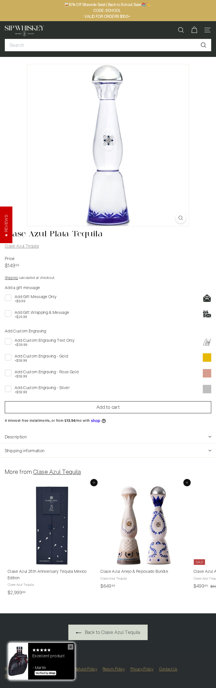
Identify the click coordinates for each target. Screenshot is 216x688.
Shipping (11, 277)
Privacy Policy (142, 668)
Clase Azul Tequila (22, 246)
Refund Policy (86, 668)
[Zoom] (181, 218)
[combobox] (108, 45)
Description (16, 437)
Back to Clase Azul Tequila (112, 632)
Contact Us (168, 668)
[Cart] (194, 30)
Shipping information (25, 450)
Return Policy (114, 668)
